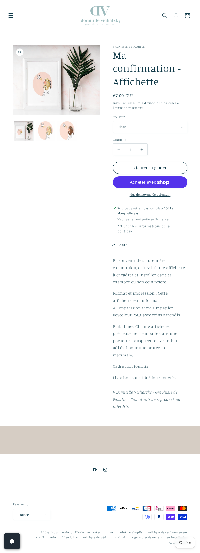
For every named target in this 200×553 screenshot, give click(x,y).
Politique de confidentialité (58, 537)
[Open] (12, 541)
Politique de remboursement (167, 532)
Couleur (119, 117)
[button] (10, 15)
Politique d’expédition (97, 537)
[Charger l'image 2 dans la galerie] (45, 130)
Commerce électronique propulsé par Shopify (111, 532)
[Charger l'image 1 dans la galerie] (23, 130)
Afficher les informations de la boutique (143, 228)
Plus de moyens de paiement (150, 194)
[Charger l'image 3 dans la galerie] (66, 130)
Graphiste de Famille (65, 532)
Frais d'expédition (149, 103)
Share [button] (123, 245)
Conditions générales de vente (138, 537)
